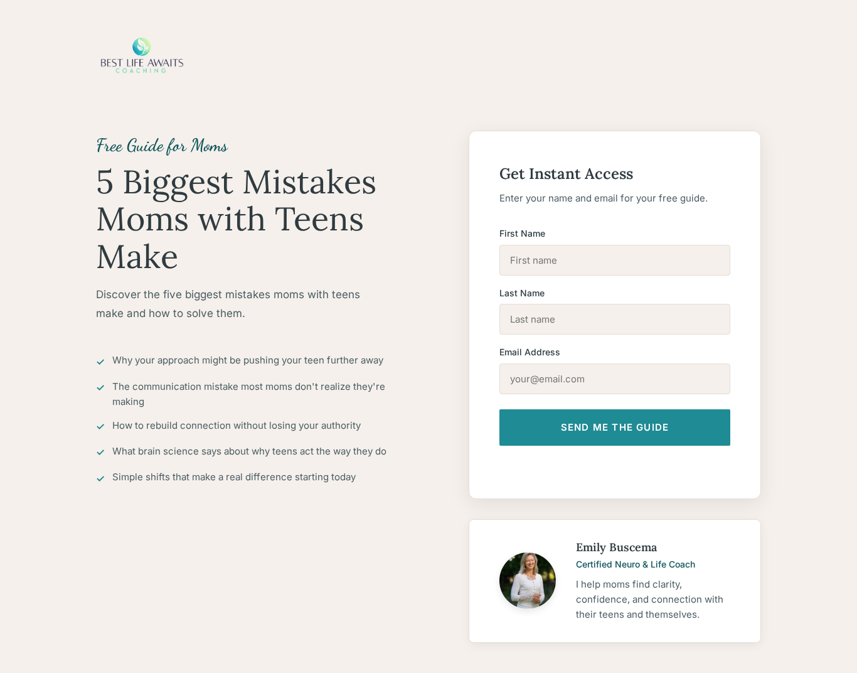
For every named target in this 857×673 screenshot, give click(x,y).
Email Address (529, 352)
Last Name (522, 293)
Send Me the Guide (615, 427)
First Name (522, 233)
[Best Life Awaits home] (428, 55)
